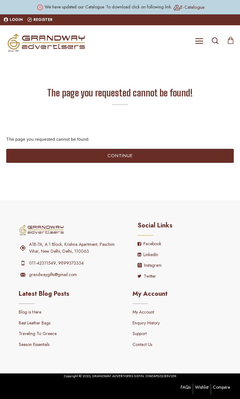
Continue (120, 155)
